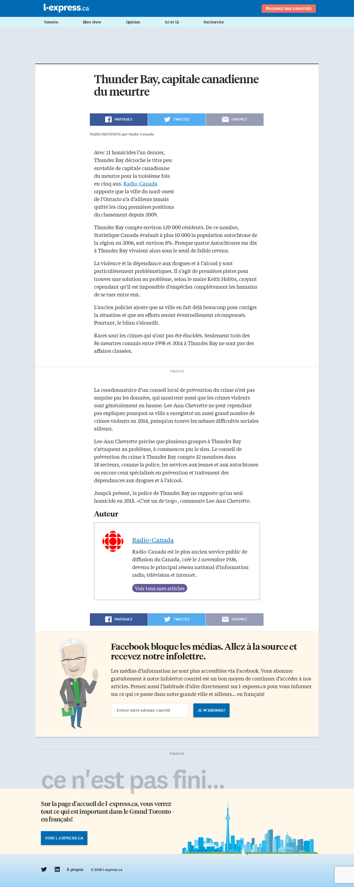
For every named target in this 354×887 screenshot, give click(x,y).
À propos (75, 869)
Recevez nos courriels (289, 8)
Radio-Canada (140, 183)
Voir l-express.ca (64, 838)
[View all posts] (159, 588)
